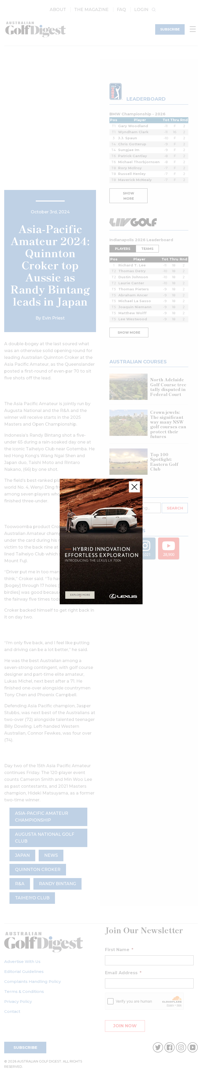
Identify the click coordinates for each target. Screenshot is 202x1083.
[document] (101, 541)
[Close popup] (134, 486)
